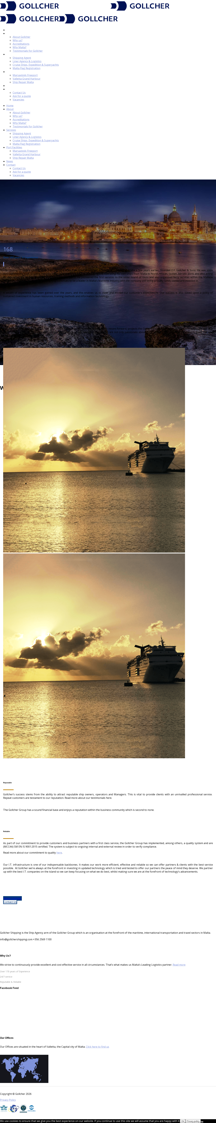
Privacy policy (193, 1121)
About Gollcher (12, 898)
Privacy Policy (8, 1100)
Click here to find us (97, 1046)
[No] (202, 1121)
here (59, 852)
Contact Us (10, 902)
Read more (179, 964)
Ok (182, 1121)
